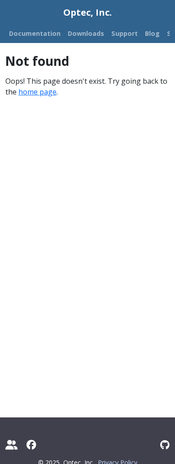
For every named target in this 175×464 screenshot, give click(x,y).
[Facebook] (31, 444)
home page (37, 92)
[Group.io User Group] (11, 444)
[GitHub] (165, 444)
